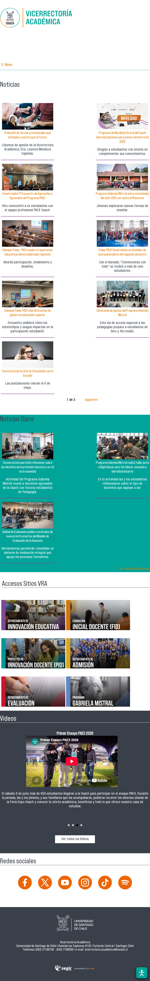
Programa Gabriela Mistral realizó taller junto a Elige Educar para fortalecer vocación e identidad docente (122, 467)
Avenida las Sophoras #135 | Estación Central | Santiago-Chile (96, 946)
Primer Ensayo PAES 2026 (75, 733)
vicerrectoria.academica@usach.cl (106, 950)
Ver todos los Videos (75, 839)
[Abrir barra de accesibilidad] (141, 972)
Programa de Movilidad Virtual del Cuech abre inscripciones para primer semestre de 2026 (122, 137)
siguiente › (92, 400)
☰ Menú (6, 65)
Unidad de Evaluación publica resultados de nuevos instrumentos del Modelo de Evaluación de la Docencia (27, 536)
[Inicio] (36, 18)
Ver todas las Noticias (134, 569)
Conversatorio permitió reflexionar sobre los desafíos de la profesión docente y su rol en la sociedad (27, 467)
